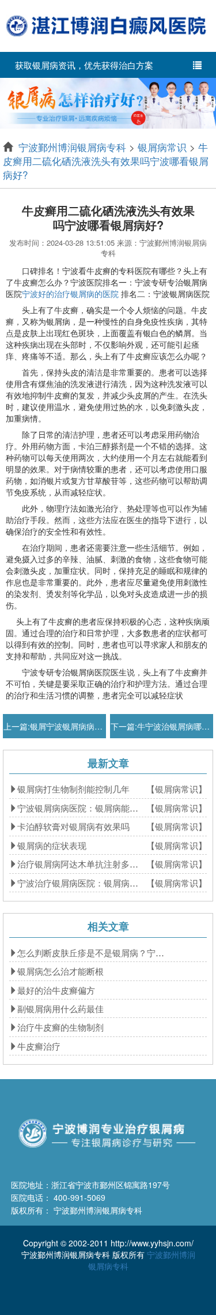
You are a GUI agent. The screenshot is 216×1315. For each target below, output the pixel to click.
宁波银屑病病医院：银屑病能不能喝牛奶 (95, 808)
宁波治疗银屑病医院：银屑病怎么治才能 (95, 883)
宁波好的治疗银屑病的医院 (70, 293)
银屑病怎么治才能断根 (60, 971)
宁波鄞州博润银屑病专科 (72, 147)
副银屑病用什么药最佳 (60, 1008)
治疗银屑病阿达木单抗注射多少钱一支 (90, 864)
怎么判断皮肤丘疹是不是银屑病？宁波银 (95, 952)
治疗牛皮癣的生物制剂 (60, 1027)
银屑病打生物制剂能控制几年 (73, 789)
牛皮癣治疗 (38, 1046)
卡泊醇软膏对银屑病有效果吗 (73, 826)
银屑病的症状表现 (51, 845)
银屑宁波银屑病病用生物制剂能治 (90, 726)
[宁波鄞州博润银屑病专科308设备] (108, 102)
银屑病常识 (162, 147)
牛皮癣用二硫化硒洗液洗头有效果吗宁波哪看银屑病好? (106, 161)
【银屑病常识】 (176, 789)
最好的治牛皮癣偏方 (56, 990)
